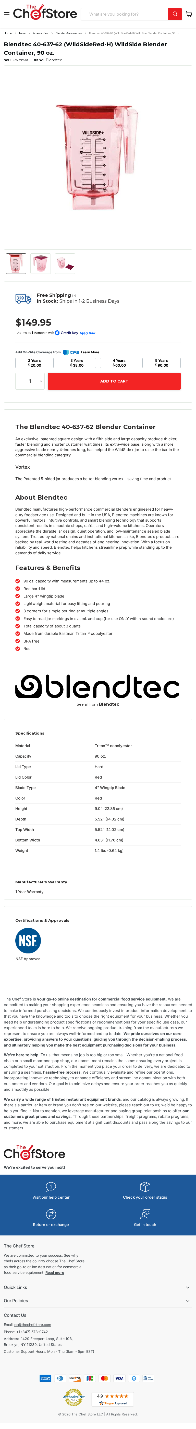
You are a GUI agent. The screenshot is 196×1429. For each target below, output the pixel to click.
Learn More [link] (90, 352)
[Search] (175, 14)
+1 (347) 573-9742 (32, 1332)
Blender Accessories (69, 33)
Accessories (40, 33)
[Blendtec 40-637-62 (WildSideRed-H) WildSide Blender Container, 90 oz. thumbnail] (16, 263)
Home (8, 33)
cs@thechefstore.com (32, 1324)
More (22, 33)
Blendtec (109, 704)
